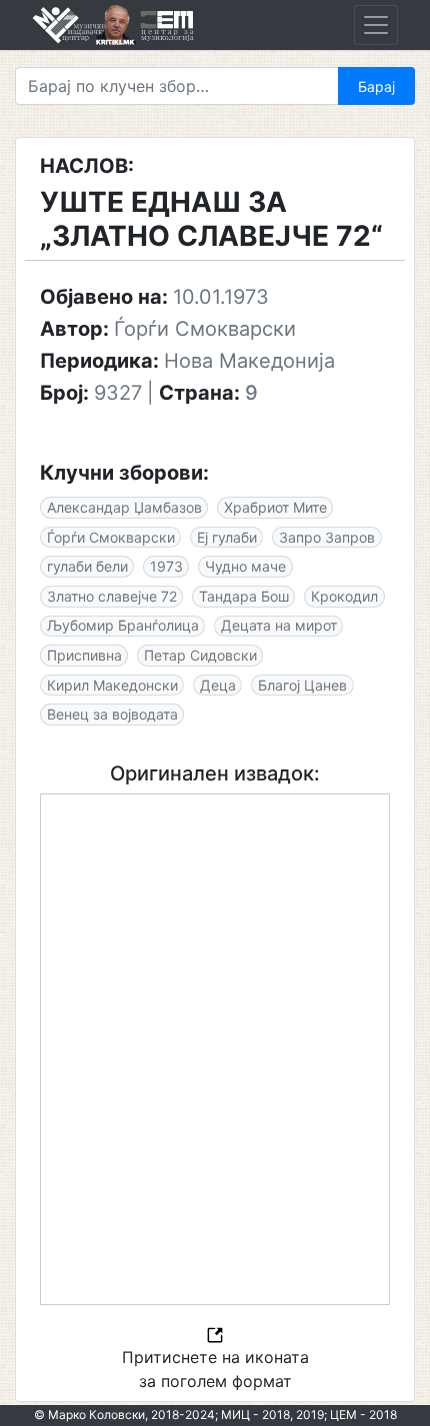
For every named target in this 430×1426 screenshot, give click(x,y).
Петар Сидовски (200, 655)
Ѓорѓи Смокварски (111, 537)
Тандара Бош (244, 596)
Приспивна (84, 655)
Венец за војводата (112, 714)
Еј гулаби (227, 537)
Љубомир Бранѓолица (123, 625)
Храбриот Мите (275, 507)
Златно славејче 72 (112, 596)
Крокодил (344, 596)
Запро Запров (327, 537)
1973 (166, 566)
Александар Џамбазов (124, 507)
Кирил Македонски (112, 685)
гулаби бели (87, 566)
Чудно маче (245, 566)
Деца (218, 685)
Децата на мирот (279, 625)
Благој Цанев (302, 685)
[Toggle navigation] (376, 25)
